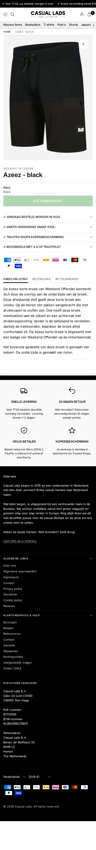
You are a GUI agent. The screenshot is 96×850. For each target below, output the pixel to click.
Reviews (9, 606)
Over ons (9, 565)
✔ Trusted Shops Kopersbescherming (33, 237)
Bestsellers (32, 24)
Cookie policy (12, 600)
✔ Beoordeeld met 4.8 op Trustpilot (32, 247)
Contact (8, 583)
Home (7, 32)
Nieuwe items (12, 24)
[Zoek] (12, 14)
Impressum (11, 577)
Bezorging (41, 279)
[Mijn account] (82, 14)
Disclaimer (10, 594)
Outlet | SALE (12, 668)
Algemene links (15, 558)
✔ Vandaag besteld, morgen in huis (31, 217)
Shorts (73, 24)
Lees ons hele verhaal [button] (20, 541)
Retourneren (12, 633)
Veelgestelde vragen (17, 662)
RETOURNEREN (66, 279)
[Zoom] (83, 44)
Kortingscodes (13, 656)
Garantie (9, 645)
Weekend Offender (18, 168)
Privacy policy (12, 589)
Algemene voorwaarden (20, 571)
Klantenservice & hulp (21, 615)
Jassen (86, 24)
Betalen (8, 628)
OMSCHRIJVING (15, 279)
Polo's (61, 24)
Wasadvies (10, 651)
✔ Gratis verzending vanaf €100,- (29, 227)
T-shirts (49, 24)
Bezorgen (10, 622)
